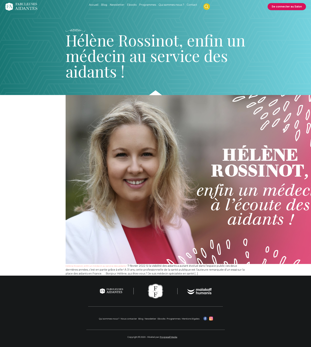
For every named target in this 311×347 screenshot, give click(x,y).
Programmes (173, 319)
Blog (140, 319)
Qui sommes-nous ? (109, 319)
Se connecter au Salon (287, 6)
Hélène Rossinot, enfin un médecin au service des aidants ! (96, 266)
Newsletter (150, 319)
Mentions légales (190, 319)
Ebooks (161, 319)
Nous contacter (129, 319)
